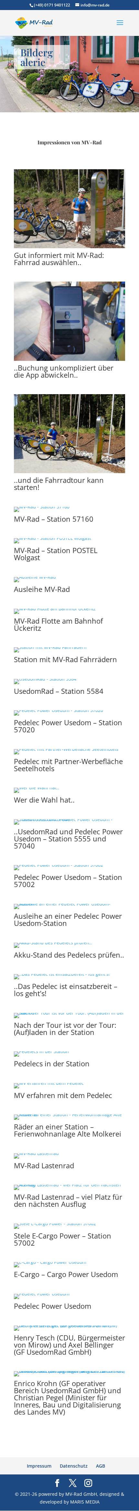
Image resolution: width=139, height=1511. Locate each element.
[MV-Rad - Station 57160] (42, 507)
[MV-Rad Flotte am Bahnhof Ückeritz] (55, 609)
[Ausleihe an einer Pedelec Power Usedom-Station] (69, 904)
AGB (100, 1466)
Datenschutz (74, 1466)
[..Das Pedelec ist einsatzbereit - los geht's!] (62, 974)
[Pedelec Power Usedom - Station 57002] (58, 865)
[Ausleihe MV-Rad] (35, 577)
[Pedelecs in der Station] (41, 1051)
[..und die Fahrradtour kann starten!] (69, 471)
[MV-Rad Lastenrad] (36, 1153)
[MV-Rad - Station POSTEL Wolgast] (52, 538)
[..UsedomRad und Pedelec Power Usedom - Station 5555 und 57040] (69, 819)
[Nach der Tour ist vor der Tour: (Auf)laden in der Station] (69, 1013)
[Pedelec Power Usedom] (42, 1294)
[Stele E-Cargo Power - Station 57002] (55, 1223)
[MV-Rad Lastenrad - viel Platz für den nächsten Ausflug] (69, 1185)
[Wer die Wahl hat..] (36, 787)
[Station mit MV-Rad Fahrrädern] (50, 647)
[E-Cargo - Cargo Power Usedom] (50, 1262)
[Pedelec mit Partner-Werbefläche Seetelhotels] (66, 749)
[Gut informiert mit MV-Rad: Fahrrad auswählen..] (69, 246)
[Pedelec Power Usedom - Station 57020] (58, 710)
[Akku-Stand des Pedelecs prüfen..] (53, 942)
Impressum (39, 1466)
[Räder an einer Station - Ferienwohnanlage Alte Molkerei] (69, 1114)
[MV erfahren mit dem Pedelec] (49, 1083)
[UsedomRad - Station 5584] (45, 679)
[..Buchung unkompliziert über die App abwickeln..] (69, 359)
